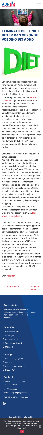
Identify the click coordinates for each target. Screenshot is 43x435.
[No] (40, 426)
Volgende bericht (34, 288)
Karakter (11, 275)
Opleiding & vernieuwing (15, 366)
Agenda (8, 362)
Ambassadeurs (11, 339)
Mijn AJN (9, 347)
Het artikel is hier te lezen (19, 214)
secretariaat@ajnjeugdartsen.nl (16, 392)
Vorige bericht (13, 286)
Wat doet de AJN (12, 331)
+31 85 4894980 (10, 389)
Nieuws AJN (10, 370)
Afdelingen (9, 335)
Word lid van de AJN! (13, 343)
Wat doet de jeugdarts (14, 358)
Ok (22, 431)
